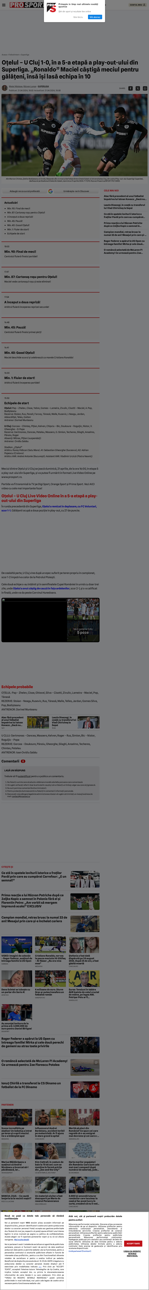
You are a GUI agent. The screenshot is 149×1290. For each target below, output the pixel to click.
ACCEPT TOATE (133, 1244)
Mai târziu (78, 16)
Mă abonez (95, 16)
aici (40, 1267)
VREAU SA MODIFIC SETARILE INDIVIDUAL (132, 1253)
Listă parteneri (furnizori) (80, 1251)
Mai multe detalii (21, 1240)
